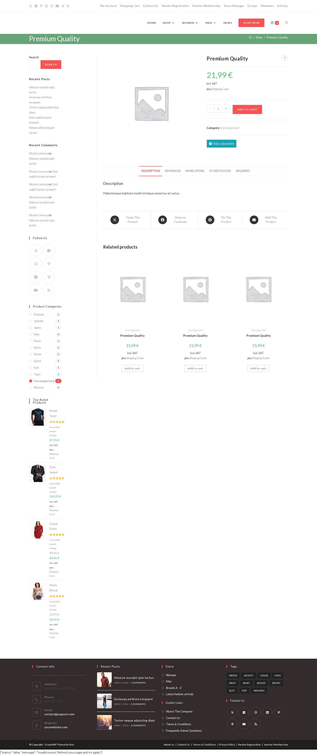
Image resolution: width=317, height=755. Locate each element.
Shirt (246, 683)
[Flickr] (36, 277)
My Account (108, 6)
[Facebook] (36, 6)
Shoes (37, 354)
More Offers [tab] (194, 171)
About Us (169, 744)
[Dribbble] (46, 6)
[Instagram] (51, 6)
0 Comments (138, 704)
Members (267, 6)
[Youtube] (57, 6)
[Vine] (62, 6)
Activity (282, 6)
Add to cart (247, 109)
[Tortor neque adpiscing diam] (104, 722)
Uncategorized (230, 128)
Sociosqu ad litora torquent (133, 699)
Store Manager (234, 6)
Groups (252, 6)
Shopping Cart (130, 6)
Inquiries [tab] (243, 171)
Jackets (38, 321)
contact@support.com (59, 714)
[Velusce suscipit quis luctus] (104, 679)
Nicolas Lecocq (38, 153)
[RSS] (68, 6)
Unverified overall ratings (54, 431)
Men (36, 334)
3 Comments (138, 682)
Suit (36, 367)
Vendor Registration (175, 6)
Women (39, 387)
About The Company (179, 711)
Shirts (37, 347)
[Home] (250, 37)
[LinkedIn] (267, 712)
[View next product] (285, 58)
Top (244, 690)
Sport (37, 361)
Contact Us (150, 6)
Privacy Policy (227, 744)
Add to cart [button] (132, 368)
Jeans (37, 327)
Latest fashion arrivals (179, 694)
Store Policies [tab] (220, 171)
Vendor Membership (206, 6)
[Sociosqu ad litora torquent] (104, 701)
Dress (233, 675)
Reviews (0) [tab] (172, 171)
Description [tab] (150, 171)
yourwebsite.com (55, 727)
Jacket (248, 675)
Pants (37, 341)
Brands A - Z (174, 688)
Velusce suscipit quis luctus (134, 677)
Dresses (39, 314)
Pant (232, 683)
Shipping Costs (220, 89)
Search (34, 57)
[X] (31, 6)
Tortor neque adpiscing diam (134, 720)
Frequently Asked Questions (184, 730)
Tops (37, 374)
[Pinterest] (41, 6)
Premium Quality (277, 37)
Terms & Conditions (178, 724)
